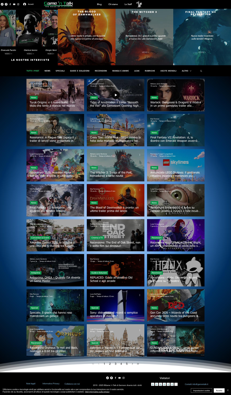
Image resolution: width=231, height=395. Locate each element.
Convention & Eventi (40, 238)
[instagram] (18, 4)
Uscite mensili (168, 70)
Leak (136, 70)
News (47, 70)
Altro (185, 70)
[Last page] (138, 363)
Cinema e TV (97, 238)
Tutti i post (32, 70)
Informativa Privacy (51, 383)
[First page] (93, 363)
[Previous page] (98, 363)
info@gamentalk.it (200, 384)
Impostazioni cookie (201, 390)
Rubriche (150, 70)
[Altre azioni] (80, 84)
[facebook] (6, 4)
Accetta (219, 390)
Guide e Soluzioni (79, 70)
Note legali (30, 383)
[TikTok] (2, 4)
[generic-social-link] (14, 4)
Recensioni (101, 70)
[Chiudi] (227, 390)
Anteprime (35, 273)
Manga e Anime (120, 70)
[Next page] (132, 363)
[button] (201, 71)
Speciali (60, 70)
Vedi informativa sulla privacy (97, 391)
